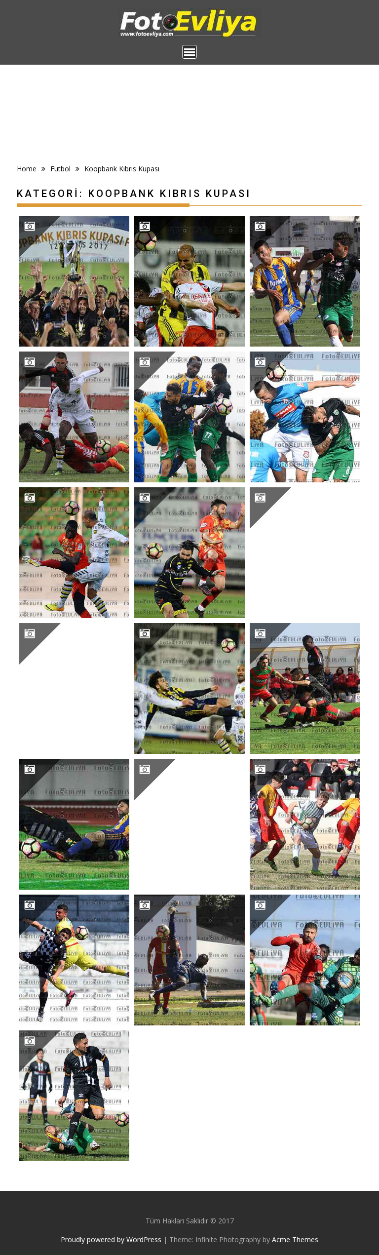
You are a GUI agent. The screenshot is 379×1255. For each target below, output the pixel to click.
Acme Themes (295, 1239)
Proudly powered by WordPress (111, 1239)
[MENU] (189, 52)
